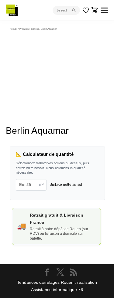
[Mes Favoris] (85, 10)
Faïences (34, 29)
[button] (88, 45)
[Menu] (104, 10)
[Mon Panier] (95, 10)
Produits (23, 29)
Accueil (13, 29)
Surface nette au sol (66, 184)
